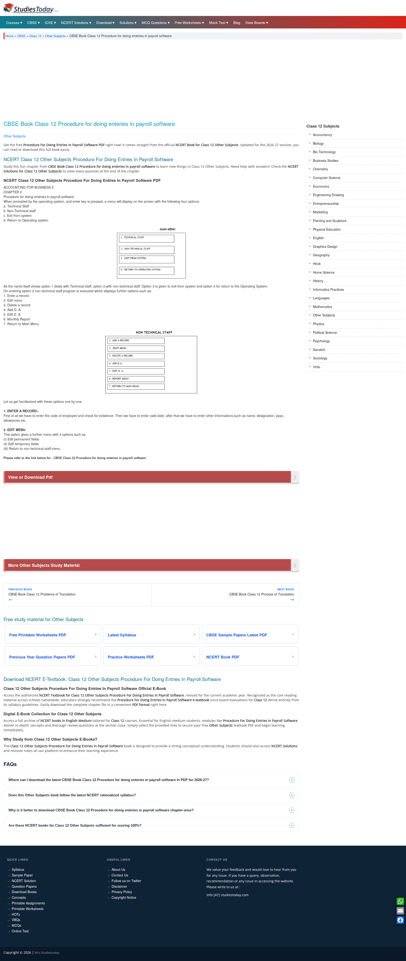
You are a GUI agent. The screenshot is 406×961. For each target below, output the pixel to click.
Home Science (324, 272)
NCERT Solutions (74, 22)
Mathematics (322, 306)
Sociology (320, 358)
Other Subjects (55, 36)
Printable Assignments (28, 903)
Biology (318, 143)
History (318, 280)
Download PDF (287, 137)
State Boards (255, 22)
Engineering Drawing (328, 194)
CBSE (32, 22)
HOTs (16, 914)
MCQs (16, 925)
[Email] (400, 910)
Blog (236, 22)
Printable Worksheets (27, 908)
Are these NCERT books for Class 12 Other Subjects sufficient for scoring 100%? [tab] (74, 825)
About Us (118, 869)
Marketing (320, 212)
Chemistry (320, 169)
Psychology (321, 340)
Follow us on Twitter (126, 880)
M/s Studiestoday (47, 952)
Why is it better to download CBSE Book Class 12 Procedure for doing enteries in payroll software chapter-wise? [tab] (101, 810)
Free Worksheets (188, 22)
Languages (321, 298)
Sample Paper (22, 875)
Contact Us (120, 875)
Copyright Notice (124, 897)
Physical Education (327, 229)
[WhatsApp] (400, 901)
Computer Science (326, 177)
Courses (12, 22)
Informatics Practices (328, 289)
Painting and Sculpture (330, 220)
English (318, 237)
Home (9, 36)
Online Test (20, 931)
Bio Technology (324, 151)
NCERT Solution (24, 880)
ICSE (49, 22)
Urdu (316, 366)
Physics (318, 323)
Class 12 (35, 36)
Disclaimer (119, 886)
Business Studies (325, 160)
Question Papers (24, 886)
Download (104, 22)
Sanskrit (319, 349)
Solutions (127, 22)
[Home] (30, 8)
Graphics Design (325, 246)
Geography (321, 255)
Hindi (316, 263)
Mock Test (217, 22)
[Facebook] (400, 920)
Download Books (24, 891)
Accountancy (322, 134)
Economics (321, 186)
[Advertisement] (144, 78)
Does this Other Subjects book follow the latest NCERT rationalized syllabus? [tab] (72, 795)
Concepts (19, 897)
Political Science (325, 332)
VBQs (16, 919)
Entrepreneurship (326, 203)
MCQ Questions (154, 22)
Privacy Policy (122, 891)
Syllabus (18, 869)
